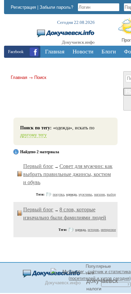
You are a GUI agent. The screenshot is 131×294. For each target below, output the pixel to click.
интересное (108, 230)
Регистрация (23, 7)
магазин (99, 194)
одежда (71, 194)
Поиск (40, 77)
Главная (19, 77)
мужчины (85, 194)
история (93, 230)
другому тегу (33, 134)
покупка (58, 194)
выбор (111, 194)
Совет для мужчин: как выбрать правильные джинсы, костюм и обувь (68, 174)
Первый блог (38, 166)
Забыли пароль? (56, 7)
